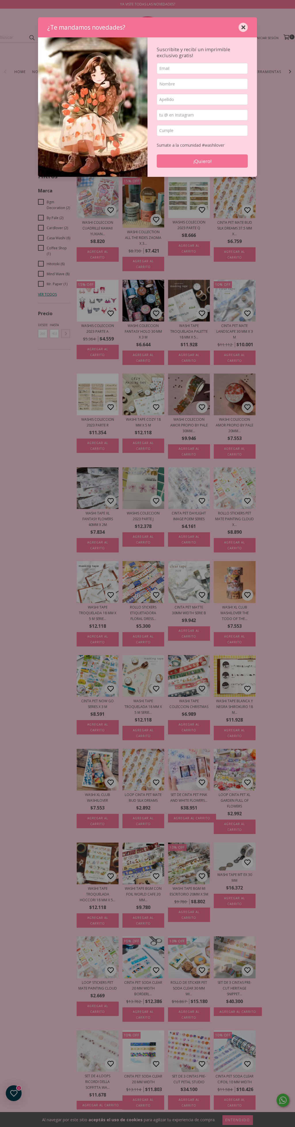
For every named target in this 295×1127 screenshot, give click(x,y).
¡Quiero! (202, 161)
